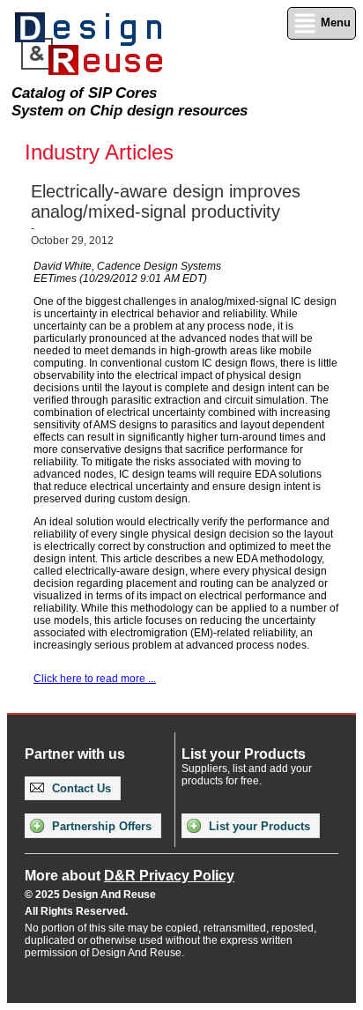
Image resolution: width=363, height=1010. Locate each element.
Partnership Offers (100, 826)
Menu (334, 22)
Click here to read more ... (94, 678)
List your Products (257, 826)
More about (129, 875)
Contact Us (79, 788)
